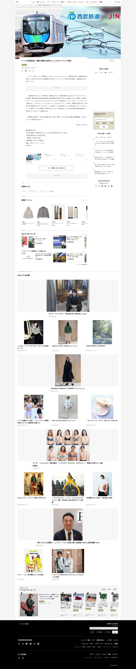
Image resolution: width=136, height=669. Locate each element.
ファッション (30, 5)
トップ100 (68, 1)
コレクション (81, 1)
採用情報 (84, 646)
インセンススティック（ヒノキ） (57, 224)
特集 (38, 1)
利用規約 (99, 646)
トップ (17, 5)
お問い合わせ (115, 646)
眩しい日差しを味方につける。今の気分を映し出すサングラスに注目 (104, 165)
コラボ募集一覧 (41, 251)
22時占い (62, 1)
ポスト (87, 1)
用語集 (100, 1)
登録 (104, 126)
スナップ (75, 1)
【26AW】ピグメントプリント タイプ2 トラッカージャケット (43, 224)
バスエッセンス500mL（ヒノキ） (72, 224)
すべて (96, 72)
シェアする (32, 70)
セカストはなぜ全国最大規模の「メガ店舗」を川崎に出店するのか (90, 604)
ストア (48, 1)
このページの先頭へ (24, 623)
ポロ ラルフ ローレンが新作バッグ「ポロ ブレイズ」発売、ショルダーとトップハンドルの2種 (49, 596)
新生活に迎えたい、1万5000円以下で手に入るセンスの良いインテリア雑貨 (104, 158)
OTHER (111, 123)
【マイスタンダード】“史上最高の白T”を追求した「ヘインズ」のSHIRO (104, 151)
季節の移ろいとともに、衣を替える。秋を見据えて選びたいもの (104, 172)
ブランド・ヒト (55, 1)
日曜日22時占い (101, 640)
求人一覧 (33, 233)
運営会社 (94, 646)
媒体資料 (89, 646)
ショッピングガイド (88, 657)
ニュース (33, 1)
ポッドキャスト (94, 1)
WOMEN (104, 123)
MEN (97, 123)
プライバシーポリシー (107, 646)
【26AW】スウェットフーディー (28, 223)
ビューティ (43, 1)
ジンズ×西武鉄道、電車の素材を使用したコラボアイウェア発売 (48, 5)
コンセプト (115, 654)
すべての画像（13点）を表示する (56, 168)
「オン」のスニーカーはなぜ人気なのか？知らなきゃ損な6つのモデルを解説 (104, 143)
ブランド (92, 654)
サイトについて (77, 646)
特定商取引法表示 (114, 657)
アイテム (98, 654)
